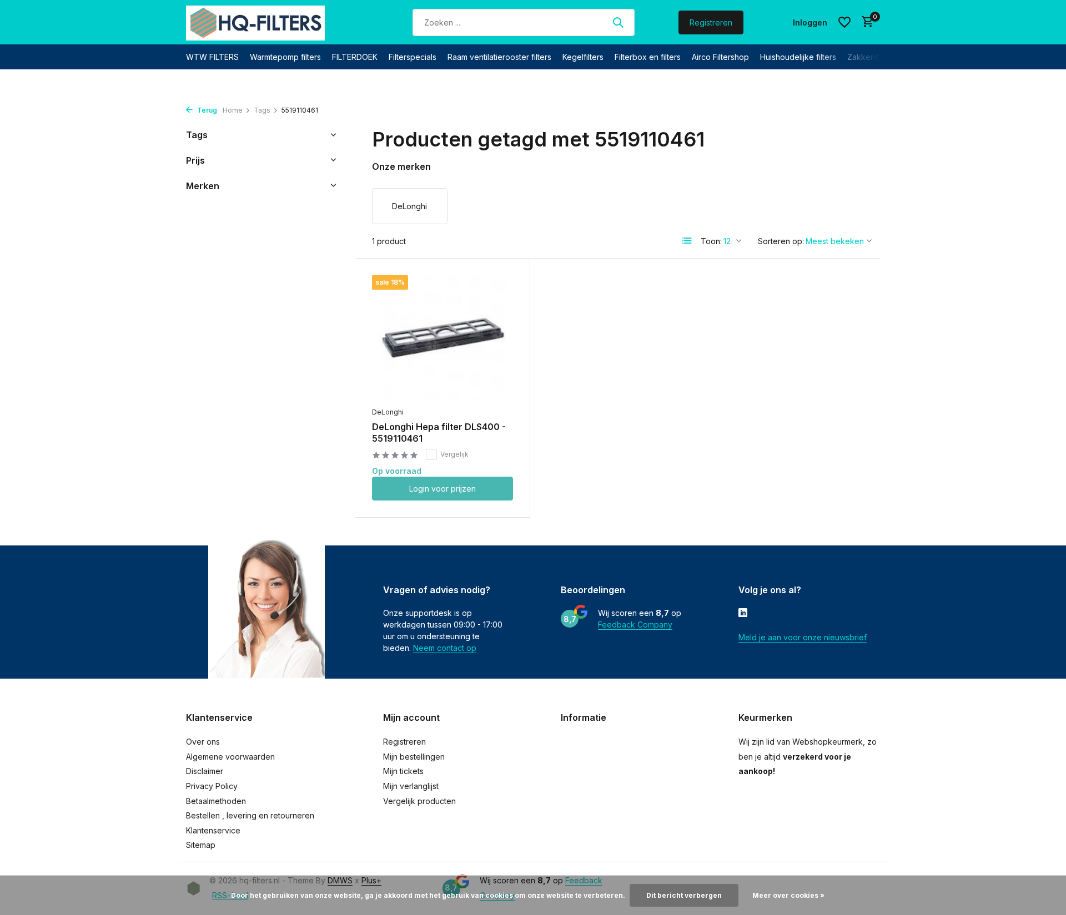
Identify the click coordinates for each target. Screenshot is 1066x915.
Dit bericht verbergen (684, 895)
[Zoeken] (618, 22)
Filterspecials (412, 57)
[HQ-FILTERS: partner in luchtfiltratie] (255, 22)
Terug (206, 110)
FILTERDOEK (355, 57)
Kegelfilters (583, 57)
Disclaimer (204, 771)
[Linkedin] (742, 613)
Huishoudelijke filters (798, 57)
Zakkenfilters (871, 57)
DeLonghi (388, 412)
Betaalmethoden (216, 801)
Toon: (711, 241)
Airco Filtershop (720, 57)
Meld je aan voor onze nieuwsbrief (802, 637)
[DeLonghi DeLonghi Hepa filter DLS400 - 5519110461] (442, 338)
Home (233, 110)
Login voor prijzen (442, 488)
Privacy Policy (212, 786)
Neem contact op (444, 648)
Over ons (203, 741)
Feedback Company (635, 624)
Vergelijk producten (419, 801)
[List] (687, 241)
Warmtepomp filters (285, 57)
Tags (262, 110)
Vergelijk (454, 454)
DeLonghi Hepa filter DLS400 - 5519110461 (439, 432)
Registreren (711, 22)
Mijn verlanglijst (411, 786)
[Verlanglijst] (844, 22)
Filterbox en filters (648, 57)
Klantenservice (213, 830)
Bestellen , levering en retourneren (250, 815)
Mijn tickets (403, 771)
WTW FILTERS (212, 57)
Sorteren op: (781, 241)
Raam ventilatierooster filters (499, 57)
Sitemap (200, 845)
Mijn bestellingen (414, 756)
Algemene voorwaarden (230, 756)
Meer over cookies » (788, 895)
